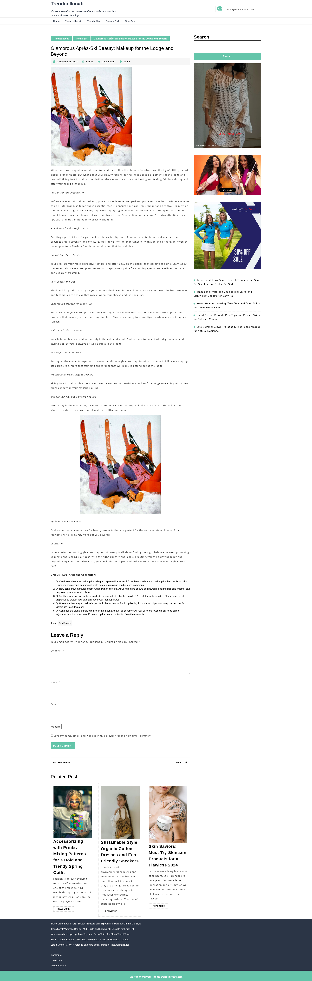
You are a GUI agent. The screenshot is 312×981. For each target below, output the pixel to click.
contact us (56, 960)
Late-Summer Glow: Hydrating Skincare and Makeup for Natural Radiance (90, 944)
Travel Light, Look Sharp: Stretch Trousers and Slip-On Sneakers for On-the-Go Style (96, 923)
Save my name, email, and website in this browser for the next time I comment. (103, 735)
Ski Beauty (65, 623)
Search (201, 36)
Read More (66, 910)
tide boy (130, 21)
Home (56, 21)
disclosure (56, 955)
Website (56, 726)
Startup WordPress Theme (145, 976)
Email (55, 704)
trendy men (94, 21)
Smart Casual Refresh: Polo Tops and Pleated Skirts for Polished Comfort (90, 939)
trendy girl (112, 21)
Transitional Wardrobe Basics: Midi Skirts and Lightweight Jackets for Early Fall (92, 929)
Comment (58, 650)
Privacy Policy (58, 965)
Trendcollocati (67, 3)
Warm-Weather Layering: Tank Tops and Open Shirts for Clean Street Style (90, 934)
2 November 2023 (67, 61)
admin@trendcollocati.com (239, 9)
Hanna (90, 61)
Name (55, 682)
